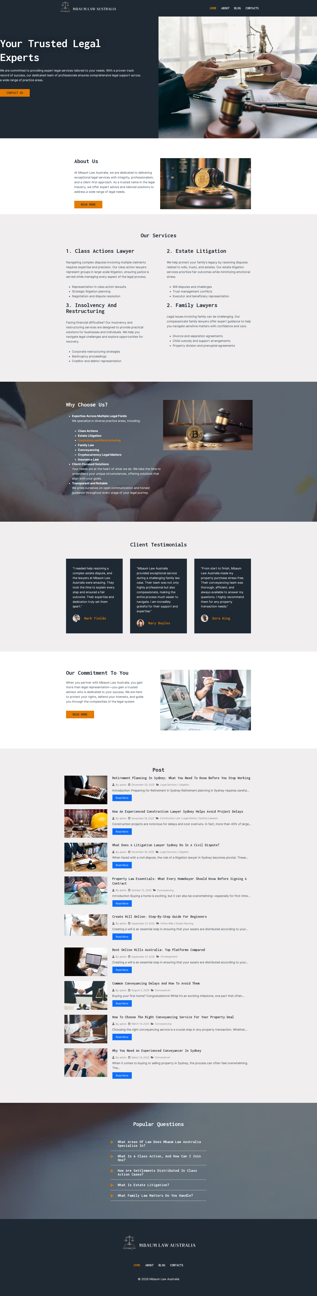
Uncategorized (168, 956)
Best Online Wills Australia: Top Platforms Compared (158, 950)
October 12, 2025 (141, 890)
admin (123, 785)
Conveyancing (165, 890)
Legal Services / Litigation (174, 784)
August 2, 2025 (140, 990)
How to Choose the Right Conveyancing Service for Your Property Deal (173, 1017)
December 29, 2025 (143, 784)
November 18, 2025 (143, 818)
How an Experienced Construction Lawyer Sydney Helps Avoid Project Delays (177, 811)
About (225, 8)
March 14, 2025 (140, 1024)
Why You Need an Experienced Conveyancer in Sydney (156, 1050)
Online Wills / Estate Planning (176, 923)
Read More (122, 797)
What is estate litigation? (143, 1185)
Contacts (252, 8)
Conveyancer (162, 990)
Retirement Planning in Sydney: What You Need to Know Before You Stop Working (181, 778)
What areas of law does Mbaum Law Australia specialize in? (159, 1143)
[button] (158, 1144)
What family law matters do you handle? (155, 1195)
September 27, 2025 (143, 923)
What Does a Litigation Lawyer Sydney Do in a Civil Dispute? (165, 845)
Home (213, 8)
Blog (237, 8)
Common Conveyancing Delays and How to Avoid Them (155, 983)
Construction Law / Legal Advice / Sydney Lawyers (189, 818)
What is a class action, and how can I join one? (159, 1158)
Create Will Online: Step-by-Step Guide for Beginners (159, 916)
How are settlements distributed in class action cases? (157, 1172)
